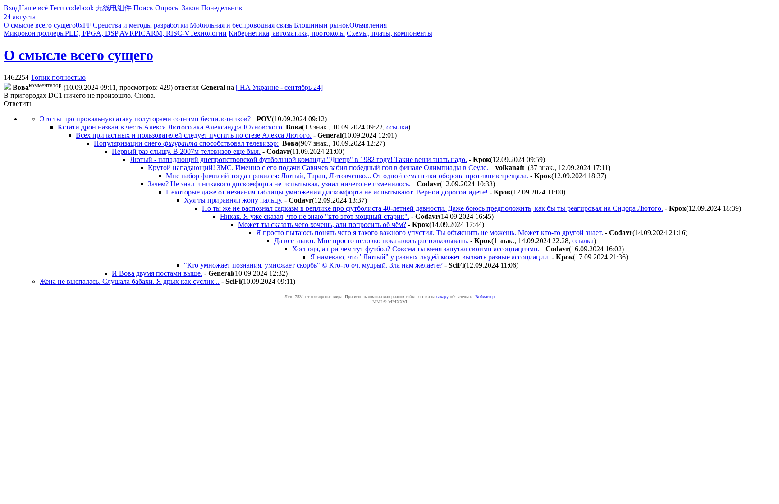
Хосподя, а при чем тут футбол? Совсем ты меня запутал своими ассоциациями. (416, 249)
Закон (190, 8)
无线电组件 (114, 8)
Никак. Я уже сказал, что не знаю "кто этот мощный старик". (314, 216)
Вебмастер (485, 296)
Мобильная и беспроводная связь (241, 25)
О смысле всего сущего (40, 25)
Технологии (208, 33)
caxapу (442, 296)
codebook (80, 8)
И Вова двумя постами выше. (157, 273)
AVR (126, 33)
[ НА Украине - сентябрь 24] (279, 87)
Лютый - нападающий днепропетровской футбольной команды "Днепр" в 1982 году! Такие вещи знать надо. (298, 159)
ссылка (397, 127)
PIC (140, 33)
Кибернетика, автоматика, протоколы (287, 33)
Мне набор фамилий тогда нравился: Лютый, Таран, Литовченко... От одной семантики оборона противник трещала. (347, 176)
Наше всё (33, 8)
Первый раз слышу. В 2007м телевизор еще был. (186, 151)
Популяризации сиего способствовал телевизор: (186, 143)
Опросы (167, 8)
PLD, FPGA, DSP (91, 33)
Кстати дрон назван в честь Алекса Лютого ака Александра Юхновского (170, 127)
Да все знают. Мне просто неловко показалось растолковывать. (371, 241)
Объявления (368, 25)
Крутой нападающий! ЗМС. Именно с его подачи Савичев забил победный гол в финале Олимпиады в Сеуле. (318, 167)
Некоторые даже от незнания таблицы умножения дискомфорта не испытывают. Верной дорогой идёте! (327, 192)
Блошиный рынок (321, 25)
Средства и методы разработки (140, 25)
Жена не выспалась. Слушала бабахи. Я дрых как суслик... (130, 281)
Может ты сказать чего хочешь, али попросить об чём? (322, 224)
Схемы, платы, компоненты (389, 33)
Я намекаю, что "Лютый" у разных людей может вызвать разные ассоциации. (430, 257)
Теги (57, 8)
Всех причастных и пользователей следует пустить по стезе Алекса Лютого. (194, 135)
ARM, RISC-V (168, 33)
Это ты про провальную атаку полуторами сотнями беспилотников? (145, 119)
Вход (11, 8)
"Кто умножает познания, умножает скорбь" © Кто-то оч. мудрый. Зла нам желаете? (313, 265)
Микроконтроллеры (34, 33)
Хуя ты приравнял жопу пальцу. (233, 200)
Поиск (143, 8)
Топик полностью (58, 77)
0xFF (83, 25)
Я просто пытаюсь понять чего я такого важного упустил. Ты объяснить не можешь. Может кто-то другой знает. (429, 232)
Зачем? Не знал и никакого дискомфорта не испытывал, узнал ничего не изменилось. (279, 184)
